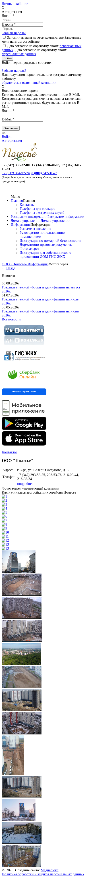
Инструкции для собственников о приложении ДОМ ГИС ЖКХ (45, 254)
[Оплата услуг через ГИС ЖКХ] (24, 363)
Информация (21, 224)
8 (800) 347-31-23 (44, 173)
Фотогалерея (29, 248)
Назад (10, 268)
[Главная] (20, 161)
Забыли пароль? (14, 33)
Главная (17, 200)
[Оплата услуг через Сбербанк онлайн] (24, 382)
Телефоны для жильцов (37, 208)
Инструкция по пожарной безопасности (50, 240)
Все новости (11, 319)
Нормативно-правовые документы (46, 244)
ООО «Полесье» (15, 264)
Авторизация (12, 140)
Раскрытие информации (29, 216)
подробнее (25, 484)
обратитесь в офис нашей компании (29, 82)
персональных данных (19, 54)
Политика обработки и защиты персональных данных (43, 874)
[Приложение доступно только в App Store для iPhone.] (24, 444)
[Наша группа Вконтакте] (24, 346)
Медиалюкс (49, 870)
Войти (7, 136)
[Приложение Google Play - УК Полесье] (24, 429)
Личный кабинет (15, 4)
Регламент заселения (35, 228)
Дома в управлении (26, 220)
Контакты (27, 204)
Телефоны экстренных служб (42, 212)
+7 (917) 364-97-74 (16, 173)
